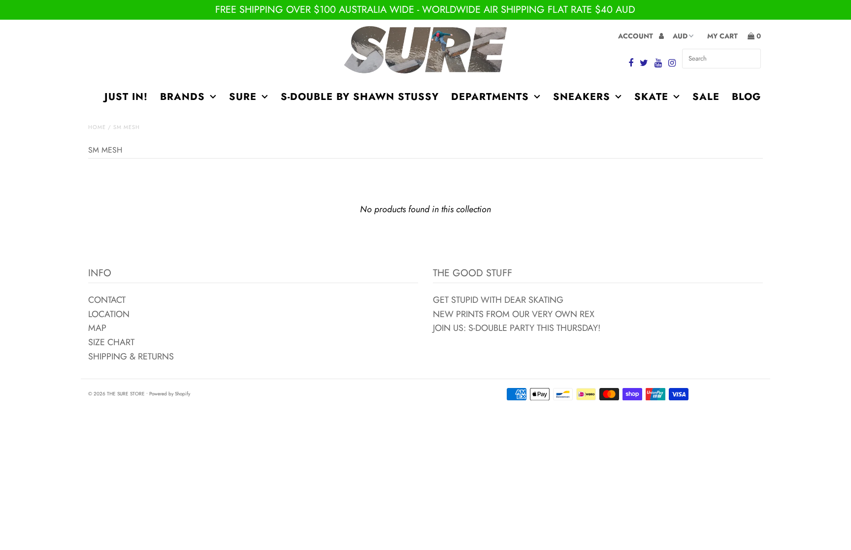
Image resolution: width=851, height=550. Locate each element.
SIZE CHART (111, 342)
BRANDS (182, 97)
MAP (97, 328)
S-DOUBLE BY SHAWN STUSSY (360, 97)
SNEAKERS (581, 97)
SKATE (651, 97)
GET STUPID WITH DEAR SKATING (498, 299)
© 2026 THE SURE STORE (116, 393)
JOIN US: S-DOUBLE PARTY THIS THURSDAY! (516, 328)
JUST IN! (126, 97)
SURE (243, 97)
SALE (706, 97)
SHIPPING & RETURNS (131, 356)
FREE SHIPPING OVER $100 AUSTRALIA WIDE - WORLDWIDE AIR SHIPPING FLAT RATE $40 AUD (425, 9)
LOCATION (109, 314)
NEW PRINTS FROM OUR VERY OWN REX (513, 314)
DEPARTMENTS (490, 97)
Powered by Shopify (169, 393)
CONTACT (107, 299)
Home (97, 127)
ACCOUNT (636, 36)
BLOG (746, 97)
